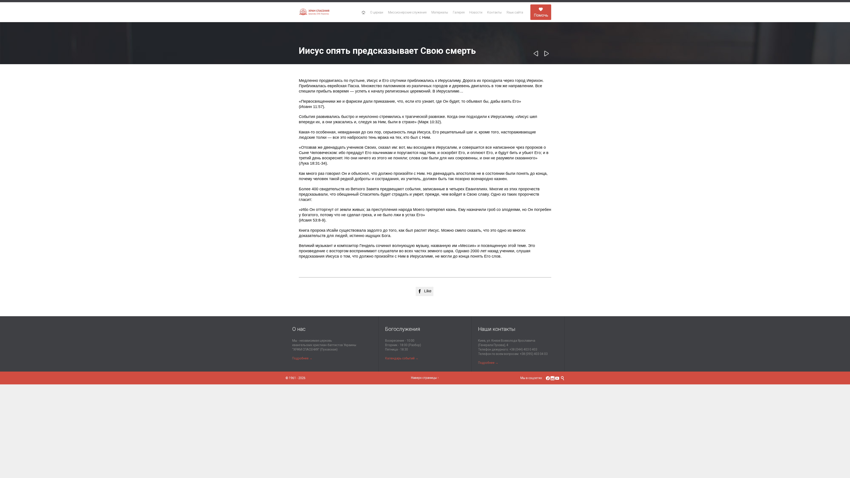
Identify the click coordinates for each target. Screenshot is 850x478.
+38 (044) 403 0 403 (523, 349)
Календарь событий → (401, 358)
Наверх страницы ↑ (425, 378)
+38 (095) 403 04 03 (534, 354)
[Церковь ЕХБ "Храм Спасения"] (314, 12)
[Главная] (363, 12)
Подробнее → (302, 358)
